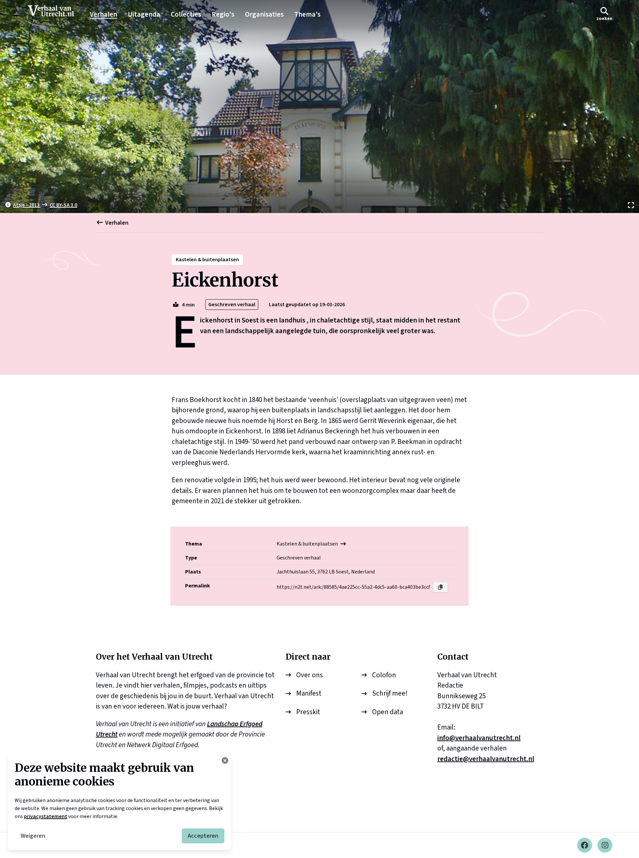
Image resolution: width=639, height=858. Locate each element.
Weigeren (33, 836)
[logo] (54, 15)
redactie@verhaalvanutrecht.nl (485, 759)
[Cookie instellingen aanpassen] (225, 760)
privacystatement (45, 816)
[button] (604, 14)
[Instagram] (604, 845)
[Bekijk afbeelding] (319, 106)
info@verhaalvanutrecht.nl (479, 738)
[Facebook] (584, 845)
